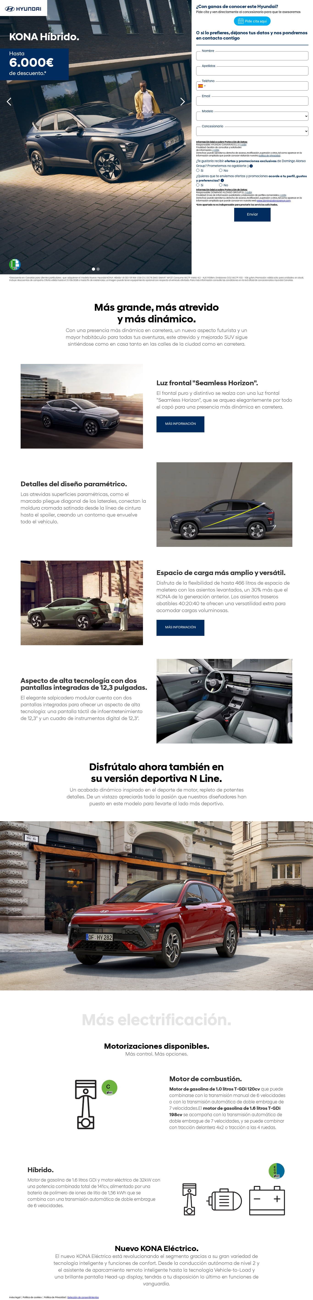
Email (206, 96)
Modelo (207, 111)
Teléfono (208, 81)
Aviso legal (15, 1297)
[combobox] (201, 86)
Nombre (208, 51)
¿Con (237, 7)
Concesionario (212, 126)
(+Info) (243, 145)
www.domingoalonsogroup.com (274, 201)
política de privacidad (269, 156)
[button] (9, 137)
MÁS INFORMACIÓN (180, 424)
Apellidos (208, 66)
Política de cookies (32, 1297)
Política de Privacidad (55, 1297)
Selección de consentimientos (83, 1297)
